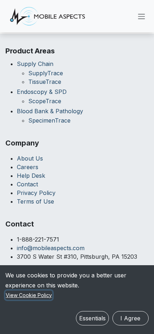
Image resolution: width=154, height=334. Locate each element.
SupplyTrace (45, 73)
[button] (92, 318)
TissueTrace (44, 81)
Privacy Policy (36, 192)
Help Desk (31, 175)
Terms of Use (35, 201)
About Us (30, 158)
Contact (27, 184)
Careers (27, 167)
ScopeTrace (44, 101)
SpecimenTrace (49, 120)
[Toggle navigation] (141, 16)
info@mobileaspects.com (51, 248)
